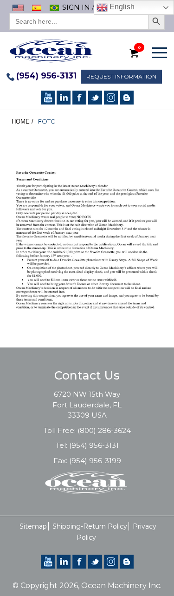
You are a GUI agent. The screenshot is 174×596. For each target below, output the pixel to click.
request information (121, 76)
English (121, 7)
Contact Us (87, 375)
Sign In (76, 7)
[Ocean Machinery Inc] (51, 50)
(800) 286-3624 (104, 430)
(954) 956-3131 (46, 76)
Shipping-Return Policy (89, 526)
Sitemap (33, 526)
